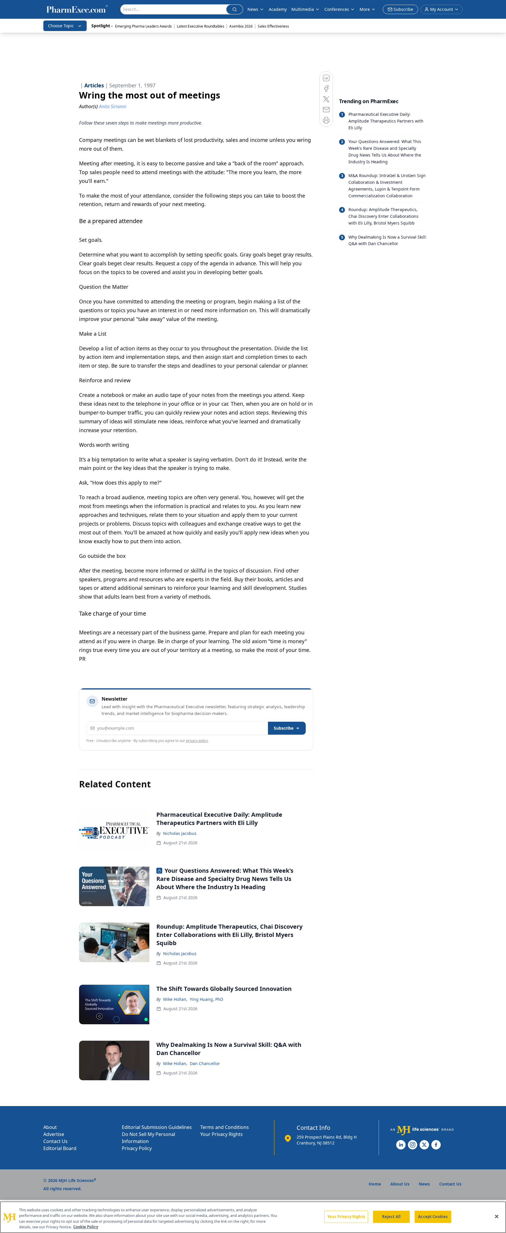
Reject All (391, 1216)
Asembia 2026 (241, 26)
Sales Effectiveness (273, 26)
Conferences (336, 9)
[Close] (496, 1216)
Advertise (53, 1134)
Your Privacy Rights (221, 1134)
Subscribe (283, 728)
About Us (399, 1184)
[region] (253, 1217)
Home (375, 1184)
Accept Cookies (432, 1216)
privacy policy (197, 740)
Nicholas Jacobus (179, 833)
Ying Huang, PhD (206, 999)
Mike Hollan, (175, 999)
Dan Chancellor (205, 1063)
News (252, 9)
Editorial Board (59, 1148)
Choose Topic (61, 25)
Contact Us (55, 1141)
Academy (278, 9)
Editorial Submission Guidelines (157, 1127)
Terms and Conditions (224, 1127)
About (50, 1127)
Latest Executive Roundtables (200, 26)
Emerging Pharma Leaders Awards (143, 26)
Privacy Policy (137, 1148)
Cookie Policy (85, 1226)
